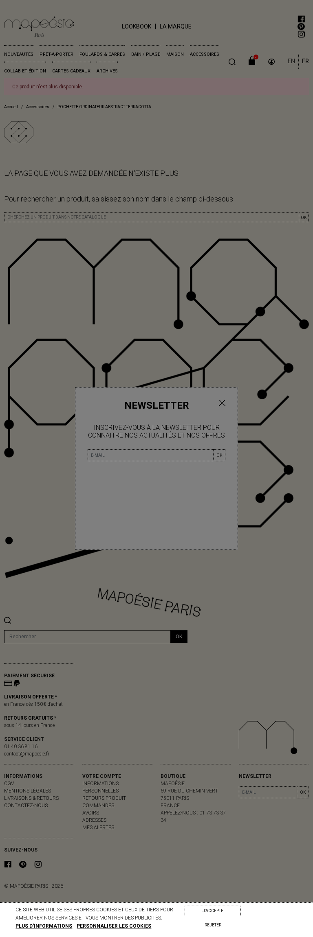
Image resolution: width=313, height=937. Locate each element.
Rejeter (213, 925)
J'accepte (213, 911)
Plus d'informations (43, 926)
